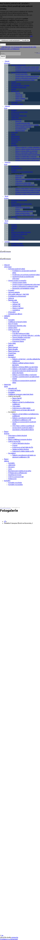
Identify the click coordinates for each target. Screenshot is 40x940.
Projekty (13, 82)
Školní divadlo (15, 138)
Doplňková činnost (16, 236)
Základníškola (7, 107)
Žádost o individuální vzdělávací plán (25, 369)
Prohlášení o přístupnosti (18, 87)
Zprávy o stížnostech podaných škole (25, 286)
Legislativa (18, 100)
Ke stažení (14, 145)
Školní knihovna (16, 140)
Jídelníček (14, 226)
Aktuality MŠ (15, 166)
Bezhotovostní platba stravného (21, 232)
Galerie (13, 134)
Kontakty (14, 110)
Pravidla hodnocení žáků (22, 123)
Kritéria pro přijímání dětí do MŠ (24, 185)
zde (31, 36)
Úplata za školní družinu (22, 213)
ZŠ (5, 521)
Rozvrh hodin (15, 114)
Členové (17, 93)
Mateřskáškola (7, 163)
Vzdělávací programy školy (19, 112)
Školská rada (15, 91)
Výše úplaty (18, 181)
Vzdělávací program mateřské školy (22, 172)
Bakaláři (13, 143)
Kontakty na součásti (17, 245)
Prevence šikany (20, 130)
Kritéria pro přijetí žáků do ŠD (24, 211)
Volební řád (18, 96)
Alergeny (14, 228)
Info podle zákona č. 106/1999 (20, 85)
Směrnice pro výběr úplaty (23, 183)
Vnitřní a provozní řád (17, 237)
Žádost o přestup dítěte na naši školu (25, 367)
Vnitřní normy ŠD (16, 205)
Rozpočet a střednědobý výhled (24, 80)
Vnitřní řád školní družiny (22, 207)
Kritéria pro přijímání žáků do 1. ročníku (26, 335)
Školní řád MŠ (19, 175)
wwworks (14, 937)
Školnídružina (6, 197)
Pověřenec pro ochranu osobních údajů (26, 275)
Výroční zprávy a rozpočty (19, 72)
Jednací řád (18, 95)
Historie (13, 89)
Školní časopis (15, 136)
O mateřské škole (16, 168)
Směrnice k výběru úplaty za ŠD (24, 215)
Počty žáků (14, 132)
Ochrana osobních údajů (18, 65)
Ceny (12, 230)
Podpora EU (15, 239)
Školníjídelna (6, 222)
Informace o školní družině (19, 200)
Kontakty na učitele (17, 243)
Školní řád (18, 121)
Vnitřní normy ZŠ (16, 119)
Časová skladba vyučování (23, 127)
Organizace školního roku (19, 115)
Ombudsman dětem (17, 104)
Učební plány (15, 117)
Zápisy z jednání (20, 98)
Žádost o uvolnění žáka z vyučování (25, 156)
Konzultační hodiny (21, 128)
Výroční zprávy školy (21, 74)
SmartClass (14, 141)
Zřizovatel (14, 102)
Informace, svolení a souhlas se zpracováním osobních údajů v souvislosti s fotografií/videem (23, 428)
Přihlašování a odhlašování (19, 234)
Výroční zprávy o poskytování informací (26, 284)
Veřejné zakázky (16, 83)
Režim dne (18, 177)
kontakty (7, 241)
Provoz (17, 209)
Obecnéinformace (7, 62)
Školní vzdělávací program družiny (21, 204)
